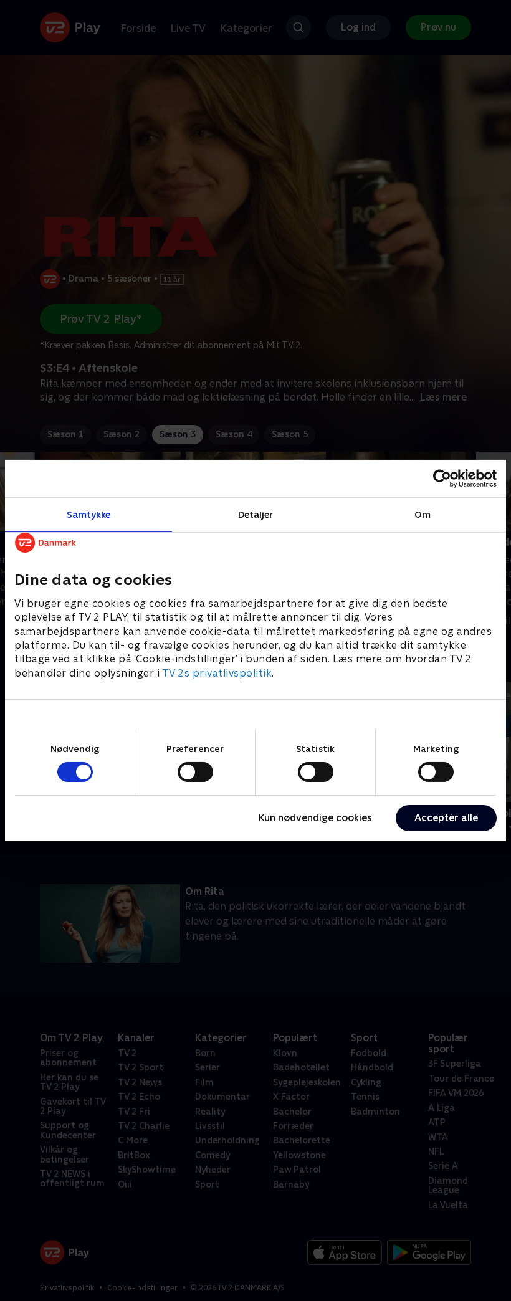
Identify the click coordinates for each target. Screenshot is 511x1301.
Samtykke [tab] (89, 514)
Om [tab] (422, 514)
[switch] (195, 772)
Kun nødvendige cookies (315, 818)
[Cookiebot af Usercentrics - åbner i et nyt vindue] (442, 478)
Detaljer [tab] (256, 514)
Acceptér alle (446, 818)
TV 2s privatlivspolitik (217, 673)
